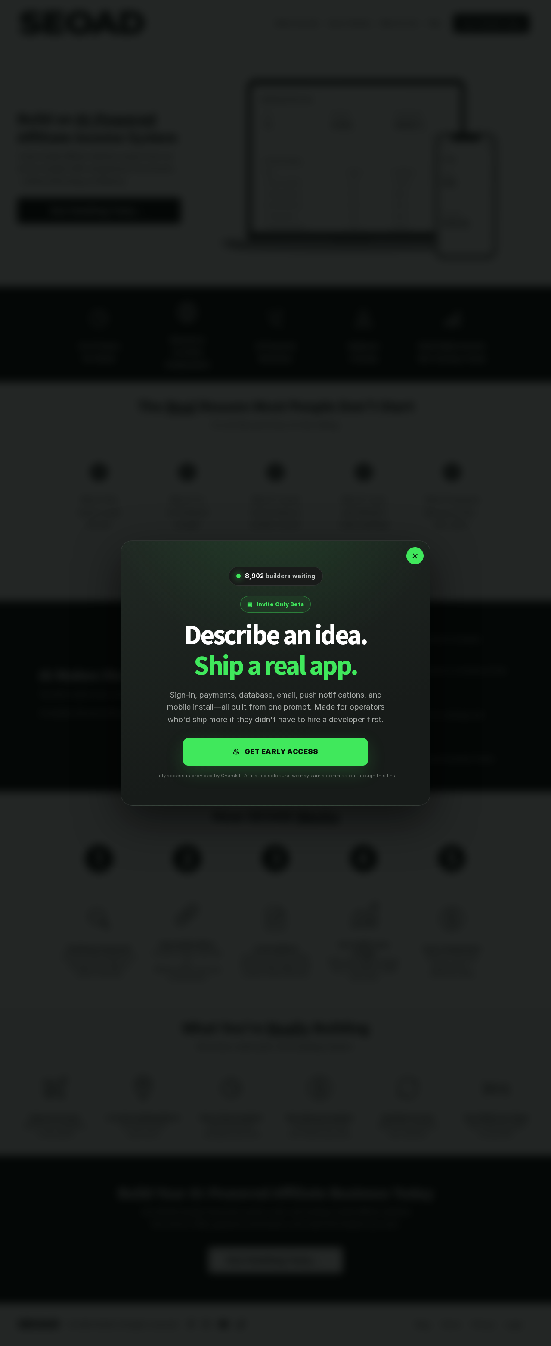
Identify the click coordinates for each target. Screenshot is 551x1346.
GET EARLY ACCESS (275, 752)
